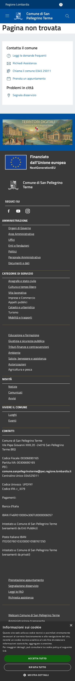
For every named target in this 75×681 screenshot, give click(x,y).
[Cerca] (67, 16)
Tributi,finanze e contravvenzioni (28, 347)
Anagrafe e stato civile (22, 281)
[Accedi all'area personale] (60, 4)
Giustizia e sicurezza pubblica (26, 341)
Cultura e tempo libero (22, 287)
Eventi (12, 420)
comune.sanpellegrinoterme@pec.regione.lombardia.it (36, 471)
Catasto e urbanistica (21, 307)
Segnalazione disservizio (23, 586)
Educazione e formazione (23, 335)
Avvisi (12, 398)
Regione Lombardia (17, 4)
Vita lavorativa (17, 292)
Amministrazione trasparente (26, 621)
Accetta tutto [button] (37, 658)
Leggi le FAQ (16, 591)
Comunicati (15, 392)
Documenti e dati (18, 263)
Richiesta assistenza (20, 597)
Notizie (12, 386)
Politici (12, 251)
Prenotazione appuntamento (26, 580)
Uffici (11, 240)
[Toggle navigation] (7, 15)
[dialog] (37, 651)
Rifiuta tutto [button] (37, 667)
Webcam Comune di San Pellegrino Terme (34, 615)
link (4, 650)
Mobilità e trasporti (20, 317)
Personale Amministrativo (24, 257)
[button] (37, 675)
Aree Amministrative (21, 234)
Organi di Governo (19, 228)
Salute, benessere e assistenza (27, 358)
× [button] (71, 625)
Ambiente (14, 352)
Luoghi (12, 414)
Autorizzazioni (17, 364)
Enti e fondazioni (18, 245)
